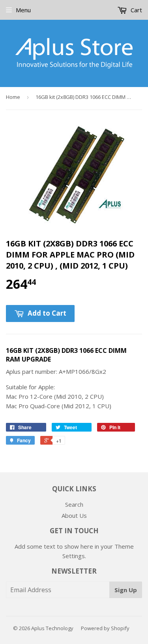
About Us (74, 515)
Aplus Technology (52, 628)
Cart (135, 10)
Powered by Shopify (105, 628)
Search (74, 504)
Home (13, 96)
